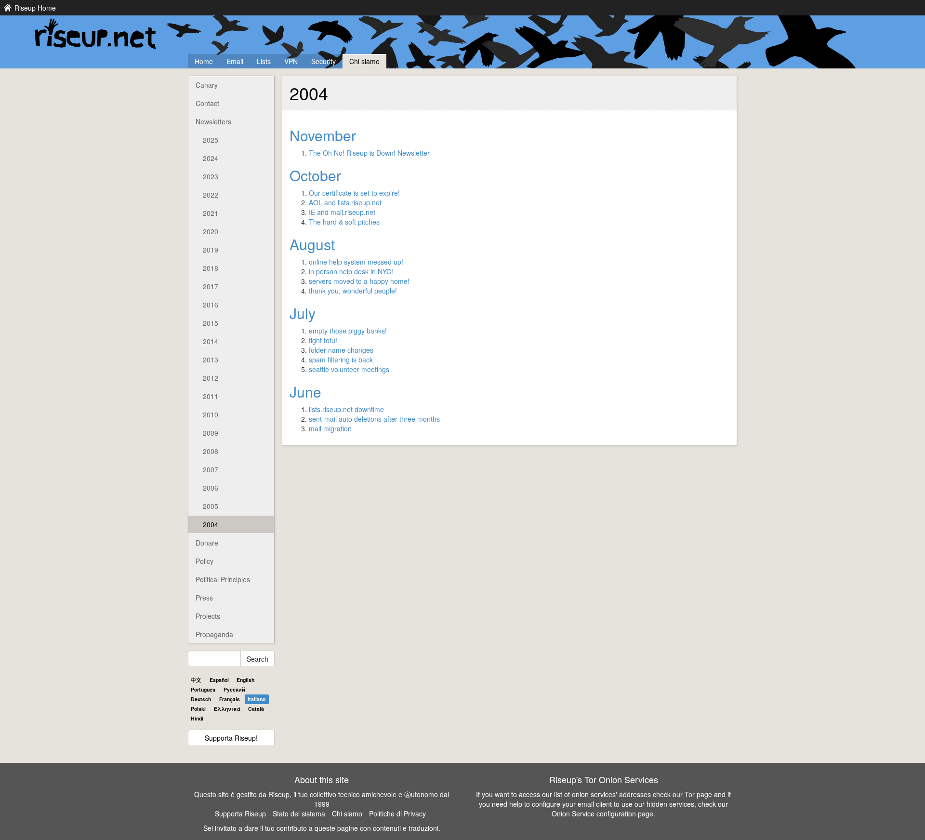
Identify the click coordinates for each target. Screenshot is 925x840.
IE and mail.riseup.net (342, 212)
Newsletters (213, 121)
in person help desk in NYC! (351, 271)
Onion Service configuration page (602, 813)
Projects (208, 616)
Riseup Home (35, 8)
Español (219, 679)
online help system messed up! (356, 262)
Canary (207, 85)
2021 (210, 213)
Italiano (256, 699)
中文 (196, 679)
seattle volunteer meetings (349, 369)
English (245, 679)
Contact (207, 103)
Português (203, 689)
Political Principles (223, 579)
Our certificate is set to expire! (354, 193)
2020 (210, 231)
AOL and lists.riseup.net (345, 202)
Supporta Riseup (240, 813)
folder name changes (341, 350)
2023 (210, 176)
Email (234, 61)
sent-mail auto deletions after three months (374, 419)
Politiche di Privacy (397, 813)
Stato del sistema (299, 813)
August (312, 244)
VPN (291, 61)
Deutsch (201, 699)
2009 (210, 433)
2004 (210, 524)
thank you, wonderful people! (353, 290)
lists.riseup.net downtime (346, 409)
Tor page (698, 794)
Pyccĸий (234, 689)
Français (229, 699)
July (303, 313)
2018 (210, 268)
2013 (210, 359)
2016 (210, 304)
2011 (210, 396)
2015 (210, 323)
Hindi (197, 718)
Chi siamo (364, 61)
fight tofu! (323, 340)
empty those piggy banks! (348, 330)
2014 (210, 341)
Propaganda (214, 634)
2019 (210, 249)
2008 (210, 451)
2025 (210, 140)
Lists (264, 61)
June (305, 391)
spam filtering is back (341, 359)
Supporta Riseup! (231, 738)
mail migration (330, 428)
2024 (210, 158)
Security (323, 61)
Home (204, 61)
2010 (210, 414)
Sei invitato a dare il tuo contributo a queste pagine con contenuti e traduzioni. (321, 828)
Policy (204, 561)
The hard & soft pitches (344, 222)
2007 (210, 469)
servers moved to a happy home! (359, 281)
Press (204, 597)
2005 (210, 506)
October (315, 175)
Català (256, 708)
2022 (210, 195)
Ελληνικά (227, 708)
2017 (210, 286)
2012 (210, 378)
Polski (198, 708)
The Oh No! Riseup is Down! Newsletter (369, 153)
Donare (207, 542)
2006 (210, 488)
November (323, 135)
